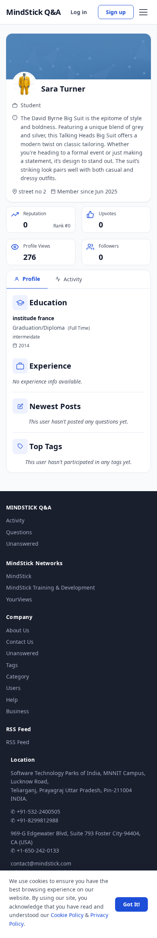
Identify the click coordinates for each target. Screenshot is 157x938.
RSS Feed (17, 742)
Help (12, 699)
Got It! (131, 904)
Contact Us (20, 641)
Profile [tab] (31, 278)
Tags (12, 665)
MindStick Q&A (33, 12)
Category (17, 676)
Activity (15, 520)
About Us (17, 630)
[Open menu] (143, 12)
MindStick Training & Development (50, 587)
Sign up (116, 12)
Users (13, 687)
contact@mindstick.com (41, 863)
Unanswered (22, 543)
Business (17, 711)
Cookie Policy (67, 915)
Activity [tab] (73, 279)
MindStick (18, 576)
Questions (19, 532)
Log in (78, 12)
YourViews (19, 599)
